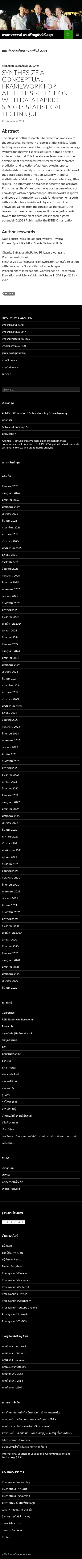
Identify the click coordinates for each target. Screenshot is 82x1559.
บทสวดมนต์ (9, 1067)
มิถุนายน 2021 (10, 884)
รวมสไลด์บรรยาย (10, 367)
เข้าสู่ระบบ (8, 1168)
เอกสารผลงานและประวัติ (14, 346)
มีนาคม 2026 (9, 520)
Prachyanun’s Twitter (14, 1293)
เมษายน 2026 (10, 513)
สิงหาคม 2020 (10, 953)
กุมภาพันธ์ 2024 (11, 685)
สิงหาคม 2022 (10, 795)
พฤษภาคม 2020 (11, 973)
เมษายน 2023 (10, 747)
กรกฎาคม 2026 (11, 493)
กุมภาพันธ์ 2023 (11, 761)
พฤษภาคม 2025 (11, 589)
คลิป (4, 1046)
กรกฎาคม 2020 (11, 960)
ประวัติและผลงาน (12, 1252)
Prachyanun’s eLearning (17, 317)
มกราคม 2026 (10, 534)
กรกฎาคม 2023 (11, 726)
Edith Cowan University (16, 1439)
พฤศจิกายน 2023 (12, 706)
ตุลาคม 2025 (9, 554)
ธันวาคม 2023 (10, 699)
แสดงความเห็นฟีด (12, 1181)
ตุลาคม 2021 (9, 857)
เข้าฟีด (6, 1174)
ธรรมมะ (7, 1060)
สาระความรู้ (9, 1108)
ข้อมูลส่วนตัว (9, 1040)
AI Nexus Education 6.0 (15, 426)
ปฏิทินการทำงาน (12, 1259)
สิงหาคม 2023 (10, 719)
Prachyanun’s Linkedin (15, 1314)
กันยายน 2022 (10, 788)
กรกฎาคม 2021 (11, 877)
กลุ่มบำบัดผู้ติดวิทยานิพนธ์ (17, 1033)
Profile (6, 374)
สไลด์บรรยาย (10, 1122)
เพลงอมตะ (8, 1143)
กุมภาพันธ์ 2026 (11, 527)
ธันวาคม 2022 (10, 774)
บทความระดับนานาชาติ (14, 331)
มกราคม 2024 (10, 692)
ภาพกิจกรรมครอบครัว (14, 1346)
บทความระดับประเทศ (13, 324)
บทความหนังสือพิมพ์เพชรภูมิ (16, 338)
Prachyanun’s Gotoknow (16, 1300)
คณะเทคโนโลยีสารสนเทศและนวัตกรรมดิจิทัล (29, 1419)
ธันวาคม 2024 (10, 616)
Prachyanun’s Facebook (16, 1273)
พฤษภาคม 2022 (11, 815)
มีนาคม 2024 (9, 678)
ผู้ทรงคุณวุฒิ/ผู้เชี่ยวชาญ (14, 353)
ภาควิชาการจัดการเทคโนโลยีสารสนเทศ (26, 1426)
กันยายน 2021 (10, 864)
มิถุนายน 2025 (10, 582)
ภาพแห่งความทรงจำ (14, 1366)
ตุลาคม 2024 (9, 630)
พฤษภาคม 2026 (11, 506)
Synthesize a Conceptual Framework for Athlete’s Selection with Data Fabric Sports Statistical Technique (35, 93)
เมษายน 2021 (10, 898)
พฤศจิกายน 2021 (12, 850)
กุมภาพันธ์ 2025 (11, 603)
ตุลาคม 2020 (9, 939)
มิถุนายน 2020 (10, 967)
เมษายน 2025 (10, 596)
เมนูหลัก (77, 34)
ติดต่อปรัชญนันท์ (12, 1266)
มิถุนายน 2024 (10, 658)
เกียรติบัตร (8, 1129)
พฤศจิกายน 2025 (12, 548)
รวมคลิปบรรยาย (10, 360)
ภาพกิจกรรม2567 (12, 1387)
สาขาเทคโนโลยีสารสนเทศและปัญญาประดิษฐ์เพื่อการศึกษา (37, 1433)
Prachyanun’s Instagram (16, 1280)
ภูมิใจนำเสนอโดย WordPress (16, 1554)
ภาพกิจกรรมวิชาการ (14, 1353)
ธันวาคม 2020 (10, 925)
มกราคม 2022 (10, 836)
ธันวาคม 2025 (10, 541)
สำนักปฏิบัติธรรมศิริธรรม (17, 1115)
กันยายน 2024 (10, 637)
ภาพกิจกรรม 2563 (12, 1380)
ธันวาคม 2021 (10, 843)
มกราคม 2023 (10, 767)
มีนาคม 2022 (9, 829)
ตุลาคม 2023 (9, 712)
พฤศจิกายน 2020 (12, 932)
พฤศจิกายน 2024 (12, 623)
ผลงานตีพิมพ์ (21, 65)
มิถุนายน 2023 (10, 733)
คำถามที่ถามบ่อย (11, 1053)
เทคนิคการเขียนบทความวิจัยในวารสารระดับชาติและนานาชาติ (39, 1136)
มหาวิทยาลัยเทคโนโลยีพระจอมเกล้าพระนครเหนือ (31, 1412)
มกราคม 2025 (10, 609)
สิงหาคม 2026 (10, 486)
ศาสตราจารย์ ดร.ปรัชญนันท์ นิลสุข (27, 35)
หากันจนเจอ (9, 433)
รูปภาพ (6, 1095)
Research (8, 65)
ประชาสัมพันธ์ (10, 1074)
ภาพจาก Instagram (13, 1360)
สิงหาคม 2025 (10, 568)
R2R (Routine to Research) (17, 1019)
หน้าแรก (7, 1245)
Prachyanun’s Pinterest (15, 1286)
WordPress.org (11, 1188)
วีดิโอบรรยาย (10, 1101)
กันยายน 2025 (10, 561)
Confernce (8, 1012)
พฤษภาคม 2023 (11, 740)
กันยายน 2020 (10, 946)
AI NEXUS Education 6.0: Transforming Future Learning (34, 413)
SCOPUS (9, 293)
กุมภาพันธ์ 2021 (11, 912)
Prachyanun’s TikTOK (14, 1321)
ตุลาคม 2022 (9, 781)
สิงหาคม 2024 (10, 644)
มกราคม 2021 (10, 918)
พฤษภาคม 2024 (11, 664)
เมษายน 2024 (10, 671)
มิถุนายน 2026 (10, 500)
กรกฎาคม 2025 (11, 575)
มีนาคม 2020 (9, 987)
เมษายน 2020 (10, 980)
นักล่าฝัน (7, 420)
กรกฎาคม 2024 (11, 651)
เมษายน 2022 (10, 822)
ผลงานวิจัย (34, 65)
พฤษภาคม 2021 (11, 891)
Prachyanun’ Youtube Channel (20, 1307)
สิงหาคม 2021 (10, 870)
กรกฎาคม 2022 (11, 802)
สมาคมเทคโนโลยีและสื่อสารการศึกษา (24, 1446)
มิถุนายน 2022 (10, 809)
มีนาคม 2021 (9, 905)
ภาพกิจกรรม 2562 (12, 1373)
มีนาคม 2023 (9, 754)
